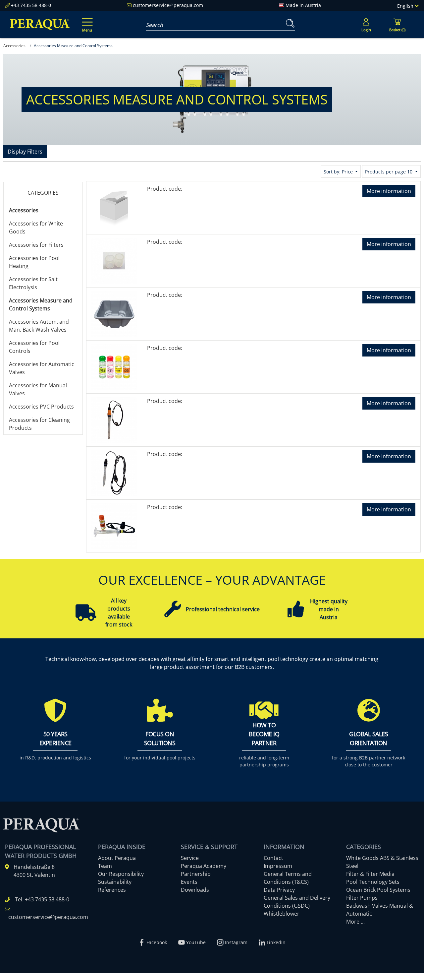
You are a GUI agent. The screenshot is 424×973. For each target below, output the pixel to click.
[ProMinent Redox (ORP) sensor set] (114, 525)
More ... (355, 921)
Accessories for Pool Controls (34, 347)
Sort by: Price (339, 171)
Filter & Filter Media (370, 873)
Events (189, 881)
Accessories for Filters (36, 244)
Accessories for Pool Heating (34, 262)
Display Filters (25, 151)
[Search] (289, 23)
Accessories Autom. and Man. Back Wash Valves (39, 325)
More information (389, 191)
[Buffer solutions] (114, 366)
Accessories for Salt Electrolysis (33, 283)
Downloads (195, 889)
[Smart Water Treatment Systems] (114, 207)
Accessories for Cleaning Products (39, 423)
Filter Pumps (362, 897)
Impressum (278, 866)
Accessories (23, 210)
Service (190, 858)
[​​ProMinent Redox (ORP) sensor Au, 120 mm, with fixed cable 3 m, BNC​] (114, 472)
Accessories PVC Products (41, 406)
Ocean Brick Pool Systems (378, 889)
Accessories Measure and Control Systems (41, 304)
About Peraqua (117, 858)
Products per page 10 (389, 171)
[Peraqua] (39, 24)
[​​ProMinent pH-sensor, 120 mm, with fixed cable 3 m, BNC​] (114, 419)
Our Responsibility (121, 873)
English (406, 6)
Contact (273, 858)
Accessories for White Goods (36, 227)
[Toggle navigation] (86, 20)
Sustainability (115, 881)
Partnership (196, 873)
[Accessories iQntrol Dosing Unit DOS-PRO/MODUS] (114, 260)
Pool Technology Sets (372, 881)
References (112, 889)
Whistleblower (281, 913)
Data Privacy (279, 889)
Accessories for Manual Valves (38, 389)
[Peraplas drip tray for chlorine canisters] (114, 313)
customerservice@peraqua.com (168, 5)
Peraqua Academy (203, 866)
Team (105, 866)
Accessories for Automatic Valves (41, 368)
